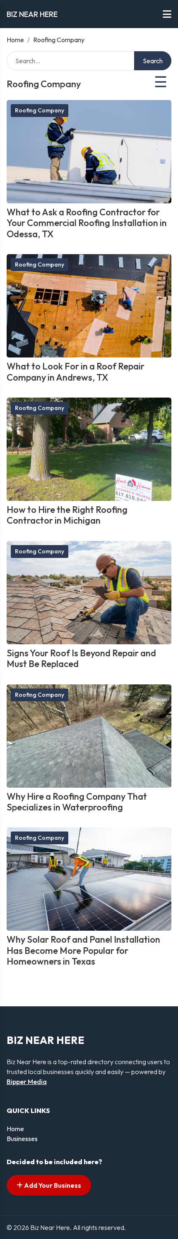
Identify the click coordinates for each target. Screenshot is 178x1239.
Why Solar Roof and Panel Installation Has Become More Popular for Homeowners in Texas (83, 950)
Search (153, 61)
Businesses (22, 1138)
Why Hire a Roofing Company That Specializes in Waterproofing (77, 802)
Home (15, 40)
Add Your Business (52, 1185)
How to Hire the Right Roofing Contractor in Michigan (67, 515)
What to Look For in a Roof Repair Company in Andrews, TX (75, 371)
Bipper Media (27, 1081)
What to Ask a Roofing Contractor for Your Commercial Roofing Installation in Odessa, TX (87, 223)
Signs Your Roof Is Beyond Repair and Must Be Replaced (81, 658)
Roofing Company (39, 110)
